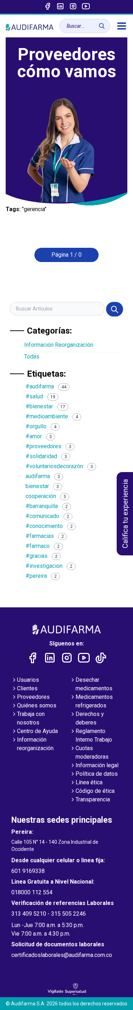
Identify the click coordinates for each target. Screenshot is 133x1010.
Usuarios (28, 679)
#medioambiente (52, 416)
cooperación (46, 496)
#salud (40, 396)
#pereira (41, 575)
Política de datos (97, 773)
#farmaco (43, 546)
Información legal (97, 765)
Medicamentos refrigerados (94, 701)
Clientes (27, 688)
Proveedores (33, 697)
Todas (31, 356)
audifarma (43, 476)
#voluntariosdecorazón (59, 466)
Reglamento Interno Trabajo (94, 735)
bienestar (42, 486)
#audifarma (46, 386)
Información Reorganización (58, 344)
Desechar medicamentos (94, 684)
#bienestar (45, 406)
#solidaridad (46, 456)
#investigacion (49, 565)
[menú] (121, 26)
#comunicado (47, 516)
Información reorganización (35, 744)
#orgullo (41, 426)
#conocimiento (49, 526)
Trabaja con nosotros (31, 718)
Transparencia (93, 799)
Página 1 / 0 (66, 254)
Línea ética (89, 782)
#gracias (41, 556)
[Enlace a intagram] (73, 7)
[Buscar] (102, 26)
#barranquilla (47, 506)
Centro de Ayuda (37, 731)
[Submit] (114, 309)
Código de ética (95, 790)
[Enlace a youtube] (86, 7)
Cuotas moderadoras (92, 752)
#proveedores (48, 446)
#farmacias (45, 536)
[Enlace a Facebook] (47, 7)
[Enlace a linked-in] (60, 7)
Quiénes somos (36, 705)
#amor (39, 436)
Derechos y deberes (90, 718)
